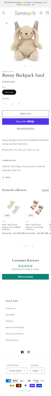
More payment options (25, 128)
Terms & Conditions (15, 333)
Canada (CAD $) (15, 371)
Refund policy (12, 340)
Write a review (25, 276)
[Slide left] (19, 66)
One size (9, 92)
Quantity (5, 98)
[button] (3, 13)
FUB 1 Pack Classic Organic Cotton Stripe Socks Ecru (34, 227)
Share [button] (8, 177)
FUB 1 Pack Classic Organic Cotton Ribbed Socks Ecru (11, 227)
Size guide (10, 314)
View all (45, 190)
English (36, 371)
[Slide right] (32, 66)
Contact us (11, 308)
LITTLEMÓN (28, 390)
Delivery (9, 321)
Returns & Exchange (15, 327)
